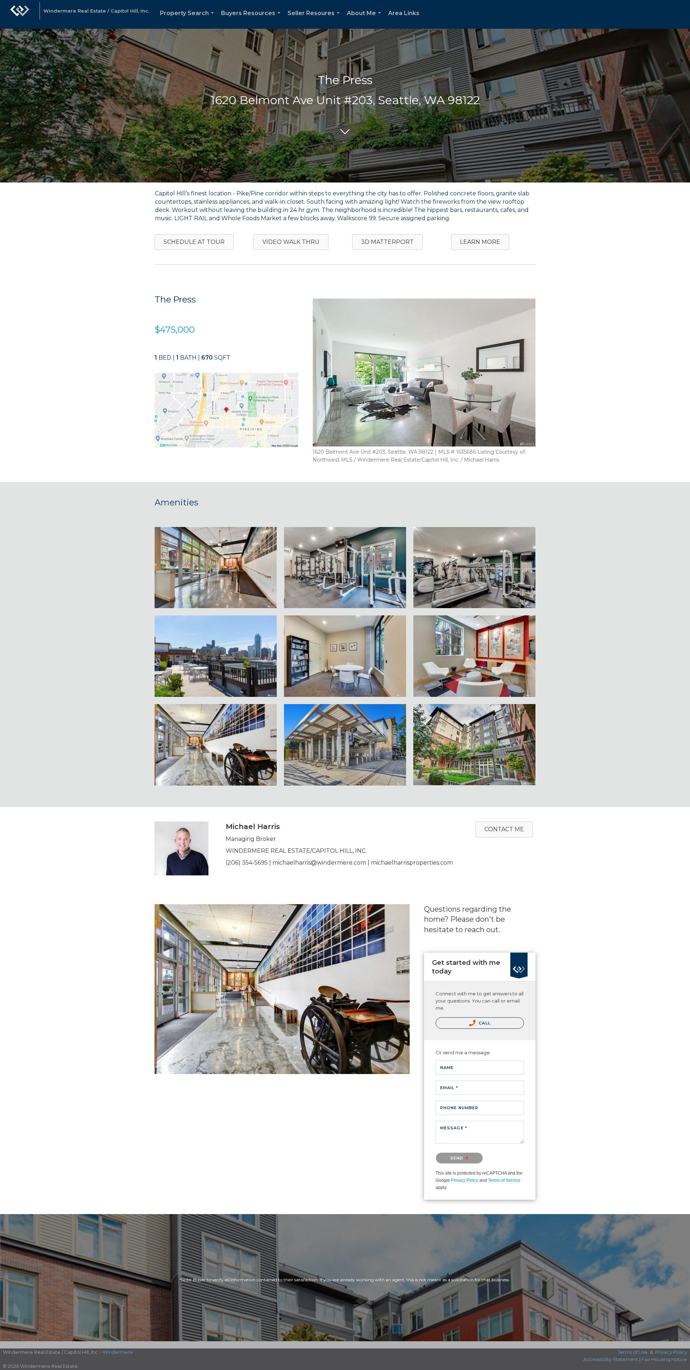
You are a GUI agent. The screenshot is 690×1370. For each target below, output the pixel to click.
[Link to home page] (19, 14)
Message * (453, 1127)
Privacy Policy (464, 1180)
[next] (517, 382)
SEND (457, 1158)
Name (447, 1067)
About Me (365, 19)
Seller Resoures (315, 19)
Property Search (188, 19)
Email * (449, 1087)
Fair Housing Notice (664, 1359)
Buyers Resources (252, 19)
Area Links (403, 13)
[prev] (331, 382)
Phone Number (459, 1107)
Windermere (118, 1352)
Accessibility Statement (610, 1359)
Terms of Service (504, 1180)
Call (484, 1023)
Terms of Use (633, 1352)
